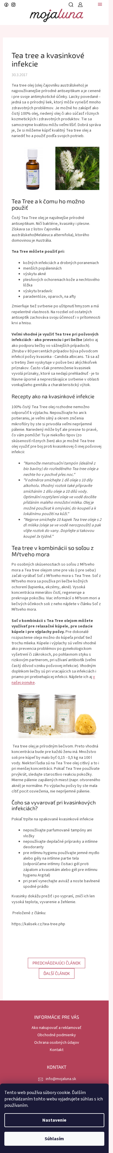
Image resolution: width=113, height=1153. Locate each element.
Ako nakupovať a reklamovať (56, 1028)
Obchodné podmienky (56, 1035)
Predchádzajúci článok (56, 962)
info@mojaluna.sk (61, 1079)
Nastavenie (54, 1120)
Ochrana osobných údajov (56, 1043)
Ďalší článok (56, 973)
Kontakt (56, 1050)
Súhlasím (54, 1139)
